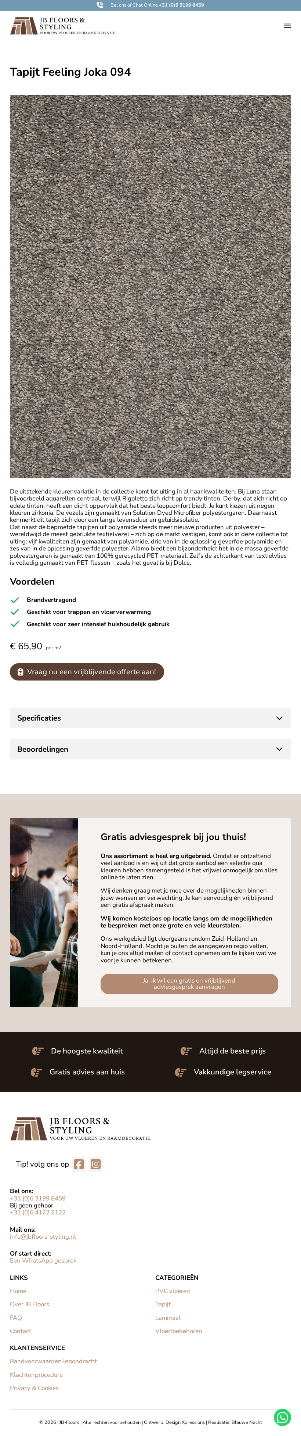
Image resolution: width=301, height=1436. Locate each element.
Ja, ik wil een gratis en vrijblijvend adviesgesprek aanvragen (189, 983)
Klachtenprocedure (36, 1375)
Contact (20, 1331)
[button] (150, 5)
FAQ (16, 1318)
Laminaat (168, 1318)
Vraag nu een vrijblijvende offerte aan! (91, 672)
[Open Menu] (287, 25)
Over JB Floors (29, 1304)
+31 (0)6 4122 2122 (38, 1212)
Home (18, 1291)
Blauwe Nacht (247, 1422)
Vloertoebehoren (178, 1331)
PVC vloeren (172, 1291)
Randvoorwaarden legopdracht (53, 1361)
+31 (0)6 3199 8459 (38, 1198)
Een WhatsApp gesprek (43, 1260)
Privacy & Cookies (34, 1388)
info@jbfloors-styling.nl (43, 1236)
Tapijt (163, 1304)
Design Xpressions (185, 1422)
